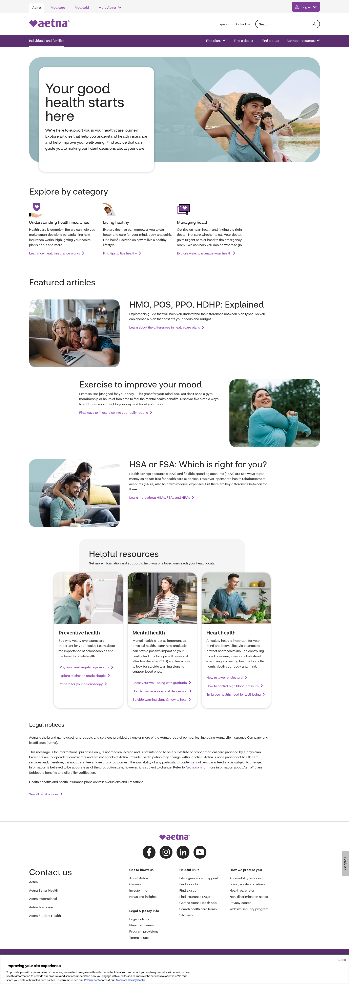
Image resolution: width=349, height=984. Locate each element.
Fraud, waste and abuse (247, 884)
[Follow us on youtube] (199, 852)
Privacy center (240, 902)
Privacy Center (93, 979)
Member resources (301, 40)
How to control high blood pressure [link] (232, 686)
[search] (314, 24)
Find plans (213, 40)
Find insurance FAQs (194, 896)
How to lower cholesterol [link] (224, 677)
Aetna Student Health (45, 915)
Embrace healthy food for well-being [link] (233, 694)
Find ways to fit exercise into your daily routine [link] (113, 412)
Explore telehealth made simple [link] (82, 675)
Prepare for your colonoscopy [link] (81, 684)
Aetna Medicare (41, 907)
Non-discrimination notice (248, 896)
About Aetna (138, 878)
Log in (306, 7)
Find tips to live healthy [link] (120, 253)
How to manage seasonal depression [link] (159, 691)
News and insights (143, 896)
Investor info (138, 890)
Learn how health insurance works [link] (54, 253)
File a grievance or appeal (198, 878)
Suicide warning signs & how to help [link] (159, 699)
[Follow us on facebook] (149, 852)
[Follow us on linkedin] (183, 852)
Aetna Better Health (43, 890)
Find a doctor (243, 40)
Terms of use (139, 937)
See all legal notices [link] (44, 794)
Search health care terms (198, 909)
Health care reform (243, 890)
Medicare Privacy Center (130, 979)
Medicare (58, 7)
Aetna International (43, 898)
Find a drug (270, 40)
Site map (186, 915)
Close (341, 959)
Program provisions (143, 931)
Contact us (242, 24)
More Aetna (107, 7)
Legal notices (139, 919)
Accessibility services (245, 878)
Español (224, 24)
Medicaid (82, 7)
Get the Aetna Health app (198, 902)
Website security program (248, 909)
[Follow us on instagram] (166, 852)
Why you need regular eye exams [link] (84, 667)
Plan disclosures (141, 925)
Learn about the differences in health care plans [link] (164, 327)
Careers (135, 884)
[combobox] (287, 24)
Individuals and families (46, 40)
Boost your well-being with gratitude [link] (159, 682)
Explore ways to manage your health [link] (204, 253)
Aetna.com (194, 767)
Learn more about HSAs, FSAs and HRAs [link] (159, 497)
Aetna (36, 7)
